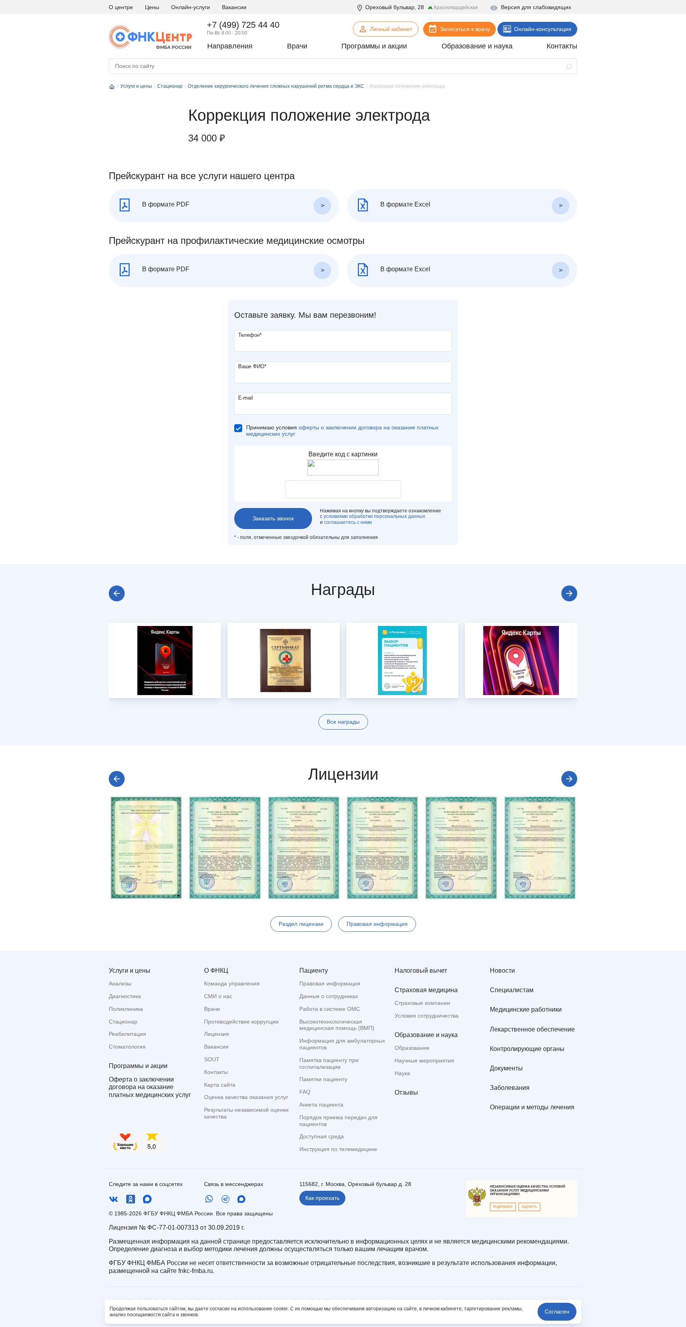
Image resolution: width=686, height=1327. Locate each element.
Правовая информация (377, 924)
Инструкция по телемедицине (338, 1149)
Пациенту (313, 970)
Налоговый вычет (421, 970)
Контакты (216, 1072)
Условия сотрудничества (427, 1015)
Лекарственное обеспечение (532, 1029)
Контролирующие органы (527, 1048)
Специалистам (512, 990)
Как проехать (322, 1198)
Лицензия (216, 1034)
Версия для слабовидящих (536, 7)
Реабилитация (127, 1034)
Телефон (250, 335)
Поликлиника (126, 1009)
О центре (121, 7)
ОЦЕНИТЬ (529, 1207)
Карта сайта (219, 1085)
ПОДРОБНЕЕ (503, 1207)
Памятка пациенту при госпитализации (328, 1063)
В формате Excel (404, 204)
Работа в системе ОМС (329, 1009)
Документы (506, 1068)
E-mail (245, 398)
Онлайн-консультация (542, 29)
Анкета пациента (321, 1104)
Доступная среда (321, 1136)
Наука (402, 1073)
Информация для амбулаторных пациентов (342, 1044)
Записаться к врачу (465, 29)
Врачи (212, 1009)
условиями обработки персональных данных (374, 516)
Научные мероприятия (424, 1060)
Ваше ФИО (252, 366)
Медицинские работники (526, 1009)
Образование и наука (426, 1034)
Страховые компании (422, 1003)
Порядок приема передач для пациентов (338, 1120)
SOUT (212, 1059)
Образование (412, 1048)
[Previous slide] (117, 593)
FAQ (304, 1092)
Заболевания (510, 1087)
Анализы (120, 983)
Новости (502, 970)
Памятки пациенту (323, 1079)
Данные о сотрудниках (328, 996)
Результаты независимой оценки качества (246, 1113)
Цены (152, 7)
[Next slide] (569, 593)
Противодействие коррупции (241, 1021)
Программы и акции (138, 1065)
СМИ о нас (218, 996)
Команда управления (232, 983)
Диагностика (125, 996)
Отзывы (406, 1092)
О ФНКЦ (216, 970)
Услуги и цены (129, 970)
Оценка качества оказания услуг (246, 1097)
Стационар (123, 1021)
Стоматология (127, 1046)
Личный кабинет (391, 29)
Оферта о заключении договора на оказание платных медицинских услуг (150, 1087)
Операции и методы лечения (532, 1107)
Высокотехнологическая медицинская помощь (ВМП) (336, 1024)
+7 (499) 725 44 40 (243, 25)
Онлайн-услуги (190, 7)
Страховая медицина (426, 990)
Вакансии (234, 7)
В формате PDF (165, 204)
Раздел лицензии (301, 924)
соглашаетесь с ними (348, 522)
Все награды (343, 722)
